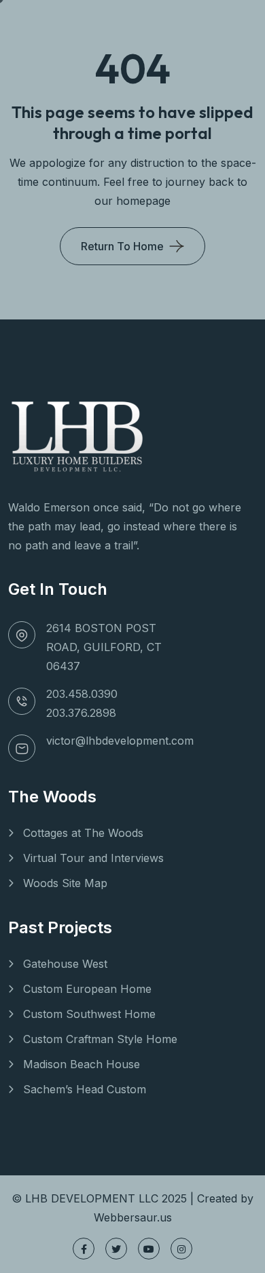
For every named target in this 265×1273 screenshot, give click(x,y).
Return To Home (122, 246)
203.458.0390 (82, 694)
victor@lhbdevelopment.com (120, 740)
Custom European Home (87, 989)
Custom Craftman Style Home (100, 1039)
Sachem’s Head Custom (84, 1089)
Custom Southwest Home (89, 1014)
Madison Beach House (81, 1064)
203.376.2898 (81, 713)
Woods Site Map (65, 883)
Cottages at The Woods (83, 833)
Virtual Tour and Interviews (93, 858)
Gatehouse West (65, 964)
